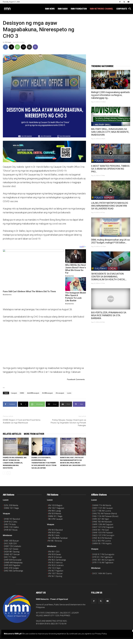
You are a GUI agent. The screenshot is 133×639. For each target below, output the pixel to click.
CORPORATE (121, 9)
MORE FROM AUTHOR (34, 433)
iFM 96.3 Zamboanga (57, 560)
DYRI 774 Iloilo (10, 524)
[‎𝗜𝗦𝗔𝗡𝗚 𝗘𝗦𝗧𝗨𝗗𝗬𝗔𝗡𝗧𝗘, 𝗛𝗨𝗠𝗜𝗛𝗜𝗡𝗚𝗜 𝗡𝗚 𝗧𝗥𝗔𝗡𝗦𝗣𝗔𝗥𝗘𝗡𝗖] (44, 446)
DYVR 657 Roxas (11, 530)
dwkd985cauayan (33, 393)
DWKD (22, 393)
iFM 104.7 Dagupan (56, 508)
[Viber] (35, 47)
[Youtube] (128, 2)
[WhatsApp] (17, 47)
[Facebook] (120, 2)
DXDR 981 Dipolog (11, 551)
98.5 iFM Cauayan (55, 519)
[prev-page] (4, 473)
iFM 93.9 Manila (54, 513)
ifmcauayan (60, 393)
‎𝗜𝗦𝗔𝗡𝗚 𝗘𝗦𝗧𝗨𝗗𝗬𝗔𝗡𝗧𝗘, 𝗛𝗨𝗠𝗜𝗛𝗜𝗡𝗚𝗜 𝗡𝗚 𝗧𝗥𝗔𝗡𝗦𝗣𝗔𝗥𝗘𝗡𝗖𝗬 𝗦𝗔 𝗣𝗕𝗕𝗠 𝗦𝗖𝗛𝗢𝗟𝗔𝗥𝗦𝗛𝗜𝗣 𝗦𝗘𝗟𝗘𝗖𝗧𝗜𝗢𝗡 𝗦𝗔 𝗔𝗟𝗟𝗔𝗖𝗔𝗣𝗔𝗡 (43, 463)
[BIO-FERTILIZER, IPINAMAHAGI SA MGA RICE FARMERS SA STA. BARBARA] (110, 298)
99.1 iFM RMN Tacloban (58, 538)
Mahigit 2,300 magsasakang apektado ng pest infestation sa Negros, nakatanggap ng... (110, 95)
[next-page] (8, 473)
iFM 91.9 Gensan (55, 557)
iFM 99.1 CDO (53, 551)
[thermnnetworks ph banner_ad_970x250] (44, 151)
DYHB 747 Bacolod (12, 519)
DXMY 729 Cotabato (12, 546)
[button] (130, 9)
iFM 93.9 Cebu (54, 532)
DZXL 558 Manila (11, 505)
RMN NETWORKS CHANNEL (101, 9)
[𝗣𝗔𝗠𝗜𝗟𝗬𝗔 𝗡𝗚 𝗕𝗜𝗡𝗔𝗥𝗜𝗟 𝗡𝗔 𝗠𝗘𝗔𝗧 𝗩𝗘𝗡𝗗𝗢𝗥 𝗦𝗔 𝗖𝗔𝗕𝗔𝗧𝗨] (16, 446)
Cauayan (14, 393)
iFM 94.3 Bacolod (55, 530)
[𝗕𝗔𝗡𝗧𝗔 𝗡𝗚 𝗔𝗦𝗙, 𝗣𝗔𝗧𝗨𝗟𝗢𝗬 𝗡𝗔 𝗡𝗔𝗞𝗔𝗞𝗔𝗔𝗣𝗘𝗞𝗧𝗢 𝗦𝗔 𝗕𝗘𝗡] (73, 446)
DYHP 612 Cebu (10, 521)
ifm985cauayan (47, 393)
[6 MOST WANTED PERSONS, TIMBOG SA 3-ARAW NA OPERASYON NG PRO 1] (110, 153)
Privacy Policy (101, 634)
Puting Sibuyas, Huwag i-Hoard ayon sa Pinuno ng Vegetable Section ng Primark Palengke (68, 423)
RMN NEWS (50, 9)
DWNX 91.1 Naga (55, 516)
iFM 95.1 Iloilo (53, 535)
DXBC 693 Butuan (11, 540)
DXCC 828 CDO (10, 543)
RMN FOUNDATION (79, 9)
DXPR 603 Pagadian (12, 565)
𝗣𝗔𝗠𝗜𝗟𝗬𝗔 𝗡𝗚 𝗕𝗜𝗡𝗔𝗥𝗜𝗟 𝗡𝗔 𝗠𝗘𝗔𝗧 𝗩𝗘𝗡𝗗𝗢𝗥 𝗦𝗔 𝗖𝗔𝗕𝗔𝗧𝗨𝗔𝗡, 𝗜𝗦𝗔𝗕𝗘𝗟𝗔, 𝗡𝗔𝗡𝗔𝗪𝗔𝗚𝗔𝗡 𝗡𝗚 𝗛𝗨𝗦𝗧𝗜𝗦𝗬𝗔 (14, 463)
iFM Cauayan (8, 42)
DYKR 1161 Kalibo (11, 527)
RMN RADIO (63, 9)
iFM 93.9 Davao (54, 554)
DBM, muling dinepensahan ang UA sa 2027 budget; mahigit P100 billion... (110, 241)
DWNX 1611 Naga (11, 508)
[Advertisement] (44, 344)
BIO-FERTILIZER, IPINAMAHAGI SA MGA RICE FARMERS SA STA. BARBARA (108, 315)
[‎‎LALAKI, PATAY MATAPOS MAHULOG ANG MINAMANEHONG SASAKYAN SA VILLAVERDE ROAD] (110, 190)
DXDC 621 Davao (11, 549)
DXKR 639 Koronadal (12, 560)
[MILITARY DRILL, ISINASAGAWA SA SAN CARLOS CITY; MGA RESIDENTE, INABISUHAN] (110, 116)
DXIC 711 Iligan (10, 557)
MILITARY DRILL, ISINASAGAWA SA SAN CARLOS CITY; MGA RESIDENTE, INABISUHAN (110, 132)
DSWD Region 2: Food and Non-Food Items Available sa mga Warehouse (21, 421)
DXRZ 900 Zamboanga (13, 570)
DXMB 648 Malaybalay (13, 562)
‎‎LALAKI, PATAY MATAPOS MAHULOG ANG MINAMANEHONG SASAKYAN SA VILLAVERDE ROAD (109, 205)
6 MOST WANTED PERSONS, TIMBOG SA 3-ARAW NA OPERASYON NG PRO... (110, 169)
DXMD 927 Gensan (12, 554)
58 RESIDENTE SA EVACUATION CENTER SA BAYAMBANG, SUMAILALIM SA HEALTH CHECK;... (109, 276)
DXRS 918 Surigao (11, 568)
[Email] (23, 47)
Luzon (69, 393)
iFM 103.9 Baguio (55, 505)
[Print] (29, 47)
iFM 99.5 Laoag (54, 511)
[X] (124, 2)
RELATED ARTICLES (12, 433)
